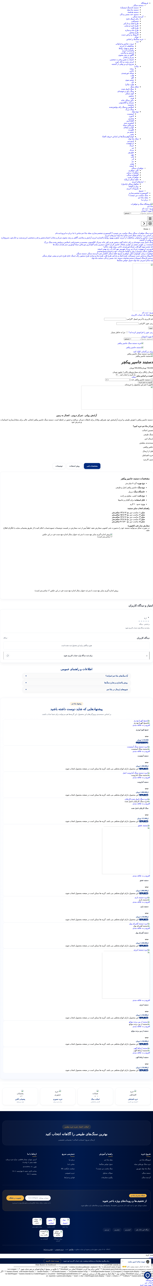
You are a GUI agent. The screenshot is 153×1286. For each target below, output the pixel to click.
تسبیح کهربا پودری (142, 730)
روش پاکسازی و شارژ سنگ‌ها (116, 683)
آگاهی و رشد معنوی (126, 55)
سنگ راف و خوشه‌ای (125, 91)
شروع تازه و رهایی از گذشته (123, 64)
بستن (151, 1257)
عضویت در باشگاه (15, 1198)
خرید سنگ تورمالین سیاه (142, 1164)
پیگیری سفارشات (107, 1177)
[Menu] (150, 218)
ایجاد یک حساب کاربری (140, 315)
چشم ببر (130, 132)
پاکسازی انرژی (128, 51)
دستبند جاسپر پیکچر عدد (140, 380)
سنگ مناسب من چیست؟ (104, 1169)
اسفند (131, 166)
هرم (132, 98)
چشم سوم (130, 80)
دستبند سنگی (138, 5)
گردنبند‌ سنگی (138, 17)
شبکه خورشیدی (127, 73)
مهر (132, 155)
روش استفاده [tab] (74, 466)
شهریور (131, 152)
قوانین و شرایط (69, 1177)
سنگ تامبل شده (127, 89)
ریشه (132, 69)
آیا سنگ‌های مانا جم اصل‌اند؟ (117, 676)
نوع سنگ (135, 112)
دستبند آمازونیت (142, 782)
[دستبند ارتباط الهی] (142, 1048)
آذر (133, 159)
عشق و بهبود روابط (126, 48)
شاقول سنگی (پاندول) (130, 184)
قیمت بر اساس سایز (144, 376)
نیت (137, 41)
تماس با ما (71, 1164)
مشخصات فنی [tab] (92, 466)
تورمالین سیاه (128, 125)
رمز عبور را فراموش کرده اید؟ (141, 332)
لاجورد (131, 116)
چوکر (136, 37)
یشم (132, 134)
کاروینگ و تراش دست (130, 35)
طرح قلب (135, 28)
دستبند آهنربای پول (142, 933)
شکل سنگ (134, 87)
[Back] (144, 223)
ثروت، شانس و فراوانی (125, 44)
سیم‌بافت (135, 21)
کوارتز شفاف (128, 127)
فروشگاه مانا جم (145, 1160)
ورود (150, 328)
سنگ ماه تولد (133, 139)
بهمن (132, 164)
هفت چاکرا (129, 84)
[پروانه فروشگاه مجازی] (58, 1233)
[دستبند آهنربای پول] (139, 924)
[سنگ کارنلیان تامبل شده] (137, 799)
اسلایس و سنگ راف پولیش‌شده (121, 107)
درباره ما (72, 1160)
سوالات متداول (108, 1173)
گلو (132, 78)
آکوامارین (130, 121)
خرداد (131, 146)
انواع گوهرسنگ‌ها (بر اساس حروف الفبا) (118, 136)
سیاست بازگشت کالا (68, 1169)
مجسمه (131, 105)
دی (132, 161)
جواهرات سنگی (137, 168)
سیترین (131, 118)
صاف (134, 377)
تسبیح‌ (141, 191)
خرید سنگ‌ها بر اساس (134, 39)
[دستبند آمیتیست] (138, 747)
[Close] (150, 223)
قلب (132, 75)
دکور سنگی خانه (127, 100)
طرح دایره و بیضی (131, 26)
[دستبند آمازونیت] (136, 773)
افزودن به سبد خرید (145, 382)
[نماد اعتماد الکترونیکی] (65, 1221)
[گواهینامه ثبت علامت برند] (44, 1233)
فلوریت (131, 130)
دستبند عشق (144, 880)
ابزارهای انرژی (137, 182)
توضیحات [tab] (59, 466)
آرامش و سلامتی (127, 53)
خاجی (131, 71)
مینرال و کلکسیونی (126, 103)
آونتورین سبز (129, 123)
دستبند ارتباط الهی (142, 1057)
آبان (132, 157)
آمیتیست (130, 114)
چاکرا (136, 66)
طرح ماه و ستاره (132, 30)
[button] (142, 743)
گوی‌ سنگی (129, 94)
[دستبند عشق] (144, 825)
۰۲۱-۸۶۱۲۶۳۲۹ (28, 1167)
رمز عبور (146, 323)
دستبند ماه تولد (133, 10)
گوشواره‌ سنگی (133, 175)
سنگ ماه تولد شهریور (143, 1169)
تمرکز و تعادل (128, 57)
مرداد (132, 150)
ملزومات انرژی (132, 189)
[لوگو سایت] (141, 206)
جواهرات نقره (133, 177)
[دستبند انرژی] (142, 950)
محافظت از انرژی (127, 46)
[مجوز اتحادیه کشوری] (51, 1221)
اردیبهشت (130, 143)
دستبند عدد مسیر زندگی (129, 14)
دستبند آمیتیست (143, 756)
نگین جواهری (133, 170)
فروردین (130, 141)
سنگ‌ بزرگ (129, 109)
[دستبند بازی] (142, 897)
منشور (131, 96)
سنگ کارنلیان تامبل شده (139, 808)
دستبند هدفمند (133, 12)
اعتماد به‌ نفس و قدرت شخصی (122, 60)
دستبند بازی (144, 906)
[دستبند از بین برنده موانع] (139, 1022)
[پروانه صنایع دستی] (37, 1221)
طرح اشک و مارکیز (131, 23)
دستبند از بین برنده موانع (139, 1031)
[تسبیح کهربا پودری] (142, 721)
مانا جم (71, 1249)
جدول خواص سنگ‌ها (106, 1164)
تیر (133, 148)
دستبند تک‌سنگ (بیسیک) (129, 8)
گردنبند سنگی (146, 1177)
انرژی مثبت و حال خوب (124, 62)
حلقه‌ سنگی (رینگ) (131, 179)
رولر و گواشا (134, 186)
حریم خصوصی (70, 1173)
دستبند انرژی (143, 1005)
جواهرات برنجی (132, 173)
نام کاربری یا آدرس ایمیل (140, 319)
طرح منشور (134, 32)
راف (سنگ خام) (132, 19)
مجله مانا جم (108, 1160)
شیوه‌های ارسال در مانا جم (117, 689)
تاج (133, 82)
